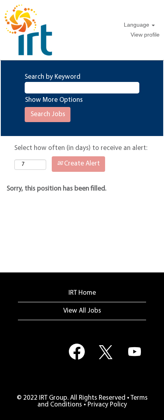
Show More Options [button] (54, 100)
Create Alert (81, 163)
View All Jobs (82, 310)
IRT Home (82, 293)
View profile (145, 34)
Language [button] (137, 24)
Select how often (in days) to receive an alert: (80, 148)
